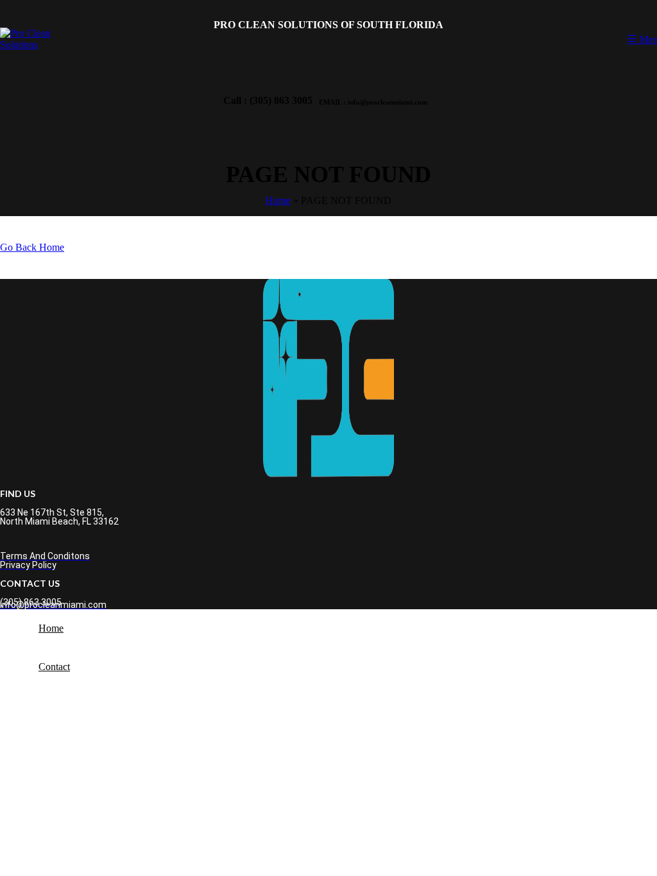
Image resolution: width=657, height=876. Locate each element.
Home (278, 200)
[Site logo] (26, 44)
